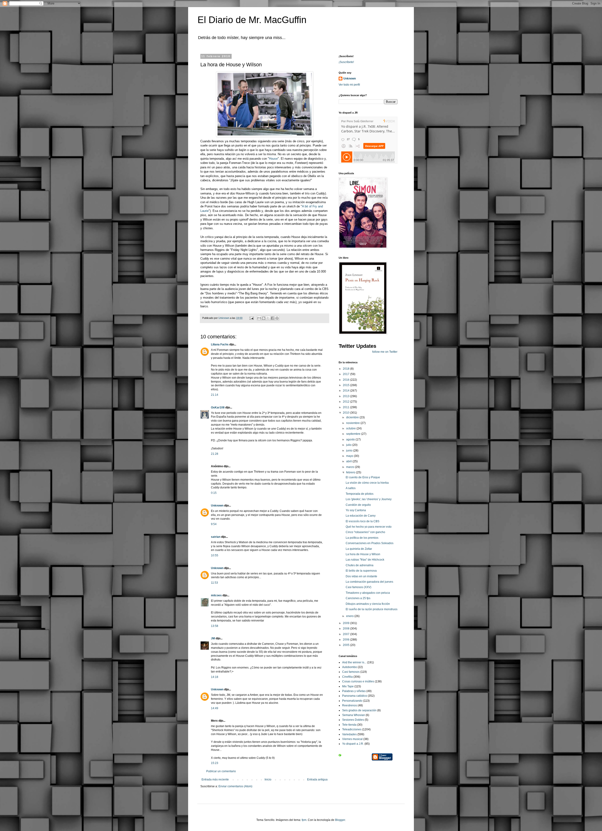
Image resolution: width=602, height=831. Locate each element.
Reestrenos (349, 705)
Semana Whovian (353, 715)
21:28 (214, 453)
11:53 (214, 582)
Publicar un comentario (221, 771)
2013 (346, 396)
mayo (350, 456)
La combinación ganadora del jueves (369, 581)
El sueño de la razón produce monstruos (371, 609)
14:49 (214, 708)
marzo (350, 467)
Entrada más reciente (215, 779)
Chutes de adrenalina (359, 565)
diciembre (353, 417)
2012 (346, 401)
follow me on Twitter (384, 351)
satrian (215, 536)
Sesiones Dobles (353, 719)
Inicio (268, 779)
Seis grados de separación (359, 710)
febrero (351, 472)
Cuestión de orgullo (358, 505)
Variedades (349, 734)
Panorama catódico (354, 695)
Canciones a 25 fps (358, 598)
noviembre (353, 423)
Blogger (340, 820)
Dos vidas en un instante (361, 576)
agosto (351, 439)
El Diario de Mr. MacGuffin (252, 20)
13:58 (214, 626)
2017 (346, 374)
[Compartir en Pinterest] (277, 318)
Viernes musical (352, 739)
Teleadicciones (351, 729)
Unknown (217, 505)
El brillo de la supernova (361, 570)
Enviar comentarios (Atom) (235, 786)
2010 (346, 412)
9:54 (214, 524)
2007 (346, 634)
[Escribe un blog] (263, 318)
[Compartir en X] (268, 318)
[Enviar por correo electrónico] (259, 318)
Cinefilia (347, 676)
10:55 (214, 555)
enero (350, 616)
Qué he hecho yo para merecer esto (369, 526)
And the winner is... (354, 662)
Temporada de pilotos (359, 493)
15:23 (214, 763)
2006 (346, 639)
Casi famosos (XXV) (358, 587)
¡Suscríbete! (346, 62)
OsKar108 (218, 407)
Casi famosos (351, 671)
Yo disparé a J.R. (353, 743)
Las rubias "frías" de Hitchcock (365, 559)
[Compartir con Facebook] (272, 318)
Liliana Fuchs (220, 344)
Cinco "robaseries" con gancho (365, 532)
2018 (346, 368)
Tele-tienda (349, 724)
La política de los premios (362, 537)
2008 (346, 628)
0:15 (214, 493)
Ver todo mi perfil (349, 84)
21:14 (214, 394)
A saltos (351, 488)
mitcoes (216, 595)
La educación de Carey (361, 515)
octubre (351, 428)
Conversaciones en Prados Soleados (369, 543)
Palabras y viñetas (354, 691)
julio (349, 445)
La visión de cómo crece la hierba (367, 482)
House (273, 158)
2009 (346, 623)
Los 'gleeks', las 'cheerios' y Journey (369, 499)
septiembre (353, 433)
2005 (346, 645)
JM (213, 638)
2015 (346, 385)
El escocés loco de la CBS (362, 521)
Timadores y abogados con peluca (368, 592)
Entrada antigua (317, 779)
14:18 (214, 677)
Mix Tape (348, 686)
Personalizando (352, 700)
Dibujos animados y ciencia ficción (368, 603)
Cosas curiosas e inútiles (358, 681)
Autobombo (349, 667)
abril (349, 461)
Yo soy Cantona (356, 510)
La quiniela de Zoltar (359, 548)
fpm (304, 820)
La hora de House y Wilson (363, 554)
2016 (346, 379)
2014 (346, 390)
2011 (346, 407)
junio (349, 450)
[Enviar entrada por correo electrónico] (251, 318)
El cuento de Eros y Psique (363, 477)
